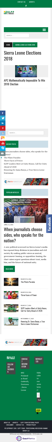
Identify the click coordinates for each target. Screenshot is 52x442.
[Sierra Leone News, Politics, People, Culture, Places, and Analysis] (11, 12)
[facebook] (26, 5)
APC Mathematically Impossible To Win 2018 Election (24, 82)
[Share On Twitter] (2, 118)
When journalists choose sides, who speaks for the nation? (23, 235)
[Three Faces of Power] (11, 297)
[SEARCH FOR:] (17, 35)
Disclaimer (9, 425)
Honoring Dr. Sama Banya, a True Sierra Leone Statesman (33, 322)
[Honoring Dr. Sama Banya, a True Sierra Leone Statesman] (11, 324)
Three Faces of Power (13, 160)
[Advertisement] (28, 21)
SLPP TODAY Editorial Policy (30, 423)
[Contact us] (2, 153)
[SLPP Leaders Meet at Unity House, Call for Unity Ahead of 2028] (11, 310)
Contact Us (21, 2)
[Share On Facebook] (2, 113)
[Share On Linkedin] (2, 123)
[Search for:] (26, 133)
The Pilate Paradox (12, 157)
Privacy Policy (31, 425)
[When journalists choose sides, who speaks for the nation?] (26, 221)
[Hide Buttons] (1, 157)
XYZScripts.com (37, 434)
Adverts (32, 2)
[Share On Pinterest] (2, 128)
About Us (7, 423)
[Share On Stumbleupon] (2, 138)
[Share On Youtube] (2, 143)
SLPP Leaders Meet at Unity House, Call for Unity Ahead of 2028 (34, 309)
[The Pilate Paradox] (11, 284)
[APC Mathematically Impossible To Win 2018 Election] (26, 75)
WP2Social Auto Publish (17, 434)
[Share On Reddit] (2, 133)
